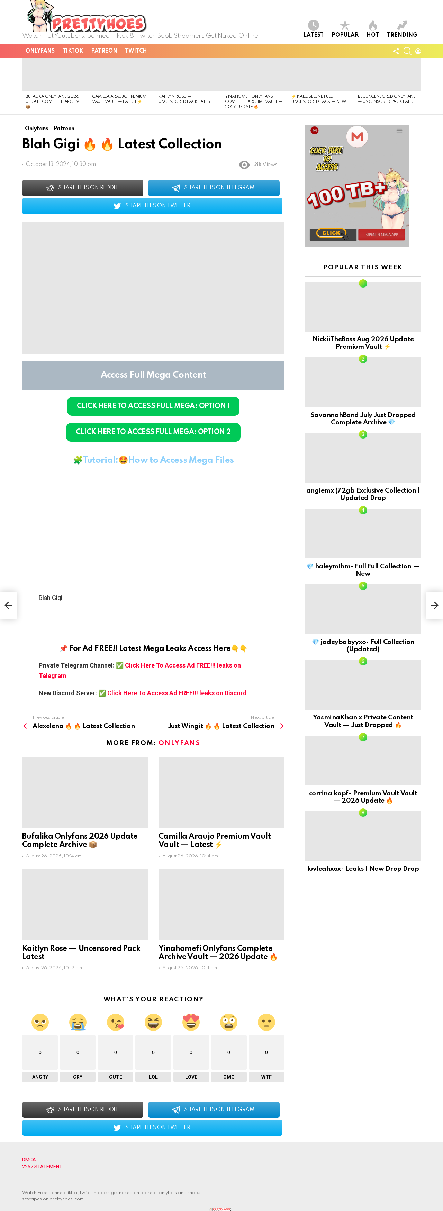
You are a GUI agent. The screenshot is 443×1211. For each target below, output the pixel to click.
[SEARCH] (408, 51)
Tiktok (73, 51)
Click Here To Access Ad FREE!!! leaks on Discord (177, 693)
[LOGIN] (418, 51)
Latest (314, 35)
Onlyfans (40, 51)
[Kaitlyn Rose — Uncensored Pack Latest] (188, 74)
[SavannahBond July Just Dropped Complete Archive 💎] (363, 382)
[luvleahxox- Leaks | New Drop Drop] (363, 836)
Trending (402, 35)
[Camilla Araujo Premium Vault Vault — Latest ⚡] (122, 74)
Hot (373, 35)
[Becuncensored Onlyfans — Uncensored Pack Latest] (387, 74)
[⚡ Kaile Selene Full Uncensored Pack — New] (321, 74)
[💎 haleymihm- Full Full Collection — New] (363, 533)
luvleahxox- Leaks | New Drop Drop (363, 869)
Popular (345, 35)
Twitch (136, 51)
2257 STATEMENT (42, 1166)
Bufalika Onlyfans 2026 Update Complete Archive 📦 (53, 102)
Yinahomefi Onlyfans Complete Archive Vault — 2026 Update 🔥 (253, 102)
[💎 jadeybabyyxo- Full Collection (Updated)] (363, 609)
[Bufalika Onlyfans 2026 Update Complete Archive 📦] (55, 74)
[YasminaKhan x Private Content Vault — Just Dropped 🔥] (363, 684)
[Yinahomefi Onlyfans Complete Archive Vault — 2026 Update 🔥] (255, 74)
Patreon (104, 51)
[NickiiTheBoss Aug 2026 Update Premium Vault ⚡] (363, 307)
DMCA (29, 1160)
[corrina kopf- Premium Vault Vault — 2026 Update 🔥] (363, 760)
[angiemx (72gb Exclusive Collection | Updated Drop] (363, 458)
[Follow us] (396, 51)
